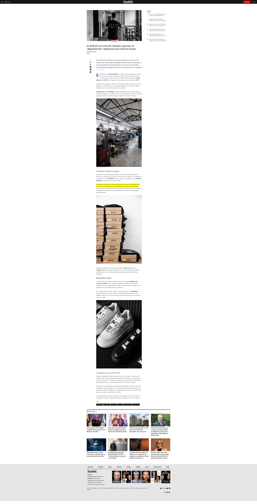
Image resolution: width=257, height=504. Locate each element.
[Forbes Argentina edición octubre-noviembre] (156, 477)
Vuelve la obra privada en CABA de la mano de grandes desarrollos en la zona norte (139, 429)
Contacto (99, 488)
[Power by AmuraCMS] (167, 492)
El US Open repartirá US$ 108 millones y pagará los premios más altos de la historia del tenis (117, 429)
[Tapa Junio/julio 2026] (117, 477)
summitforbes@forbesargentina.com (97, 480)
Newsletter (94, 488)
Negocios (119, 467)
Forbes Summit (157, 467)
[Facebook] (90, 67)
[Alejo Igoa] (136, 477)
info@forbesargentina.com (95, 478)
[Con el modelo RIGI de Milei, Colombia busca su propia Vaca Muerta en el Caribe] (96, 420)
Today (167, 467)
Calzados (99, 404)
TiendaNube (127, 404)
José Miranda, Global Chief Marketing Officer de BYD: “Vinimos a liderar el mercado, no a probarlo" (117, 455)
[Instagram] (165, 488)
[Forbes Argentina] (128, 2)
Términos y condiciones (119, 488)
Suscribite (247, 1)
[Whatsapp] (90, 62)
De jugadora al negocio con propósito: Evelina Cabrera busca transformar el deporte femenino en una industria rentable (157, 35)
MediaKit (89, 488)
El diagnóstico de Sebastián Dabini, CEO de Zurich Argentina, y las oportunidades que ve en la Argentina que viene (158, 20)
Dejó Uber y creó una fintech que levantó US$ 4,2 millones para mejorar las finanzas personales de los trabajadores (157, 25)
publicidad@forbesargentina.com (97, 476)
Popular (149, 11)
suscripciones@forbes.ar (97, 482)
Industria (114, 404)
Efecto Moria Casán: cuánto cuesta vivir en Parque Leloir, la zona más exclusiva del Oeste (96, 454)
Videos (147, 467)
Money (110, 467)
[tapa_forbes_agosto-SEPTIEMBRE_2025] (165, 477)
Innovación (90, 467)
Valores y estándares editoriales (108, 488)
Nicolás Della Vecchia (91, 51)
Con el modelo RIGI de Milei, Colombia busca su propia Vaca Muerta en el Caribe (96, 429)
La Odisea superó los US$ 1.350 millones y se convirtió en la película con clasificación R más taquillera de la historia (139, 455)
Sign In (254, 1)
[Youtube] (167, 488)
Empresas (106, 404)
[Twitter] (90, 64)
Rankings (138, 467)
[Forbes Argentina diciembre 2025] (146, 477)
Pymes (120, 404)
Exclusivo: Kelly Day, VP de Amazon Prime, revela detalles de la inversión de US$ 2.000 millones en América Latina (160, 455)
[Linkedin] (90, 72)
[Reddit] (90, 69)
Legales (126, 488)
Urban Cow (136, 404)
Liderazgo (100, 467)
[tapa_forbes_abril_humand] (126, 477)
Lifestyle (129, 467)
